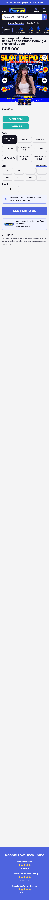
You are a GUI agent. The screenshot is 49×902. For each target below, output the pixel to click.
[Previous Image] (4, 80)
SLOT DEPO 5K (24, 211)
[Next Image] (44, 80)
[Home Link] (17, 10)
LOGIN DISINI (16, 126)
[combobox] (22, 17)
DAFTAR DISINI (16, 119)
